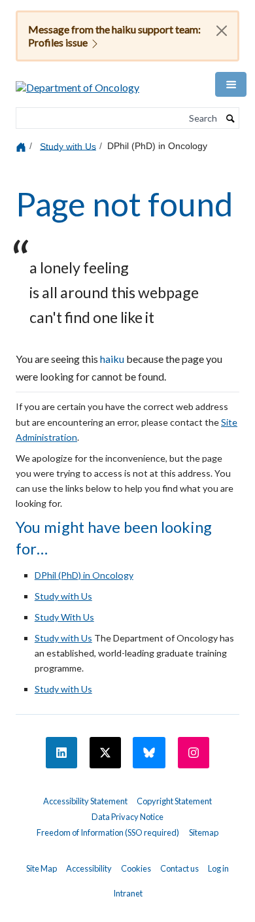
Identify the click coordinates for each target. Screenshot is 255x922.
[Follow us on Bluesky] (149, 752)
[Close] (221, 30)
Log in (218, 868)
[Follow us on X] (105, 752)
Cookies (136, 868)
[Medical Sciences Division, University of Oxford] (127, 790)
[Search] (231, 118)
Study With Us (64, 617)
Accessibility (89, 868)
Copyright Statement (174, 801)
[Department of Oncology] (77, 83)
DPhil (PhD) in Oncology (84, 575)
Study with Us (68, 146)
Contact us (179, 868)
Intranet (128, 893)
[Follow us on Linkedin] (61, 752)
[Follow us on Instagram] (193, 752)
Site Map (41, 868)
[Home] (22, 146)
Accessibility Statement (85, 801)
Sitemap (203, 832)
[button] (230, 84)
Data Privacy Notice (127, 816)
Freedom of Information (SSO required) (108, 832)
